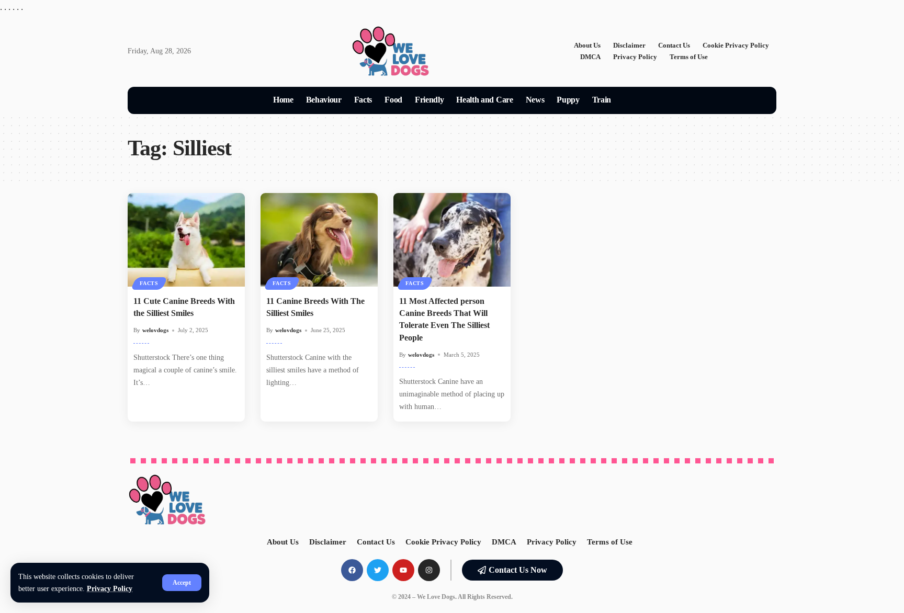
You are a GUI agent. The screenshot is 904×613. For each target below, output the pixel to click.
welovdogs (155, 330)
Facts (149, 283)
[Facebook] (352, 570)
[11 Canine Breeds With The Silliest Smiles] (319, 240)
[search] (630, 100)
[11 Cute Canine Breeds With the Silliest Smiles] (186, 240)
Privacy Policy (109, 589)
